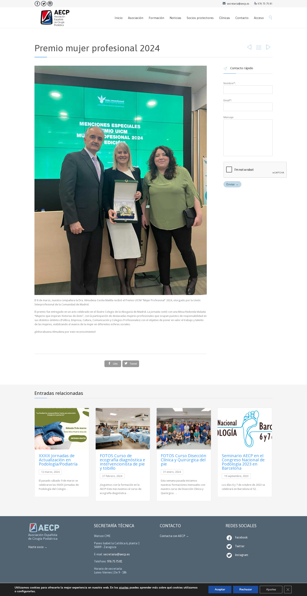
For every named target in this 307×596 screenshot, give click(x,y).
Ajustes (271, 589)
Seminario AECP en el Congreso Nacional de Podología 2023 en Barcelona (243, 462)
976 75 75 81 (114, 561)
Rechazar (245, 589)
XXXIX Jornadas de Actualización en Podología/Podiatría (58, 460)
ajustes (124, 588)
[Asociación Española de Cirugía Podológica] (55, 17)
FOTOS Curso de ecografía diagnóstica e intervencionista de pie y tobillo (122, 462)
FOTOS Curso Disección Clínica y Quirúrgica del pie (183, 460)
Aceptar (220, 589)
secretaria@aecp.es (116, 554)
